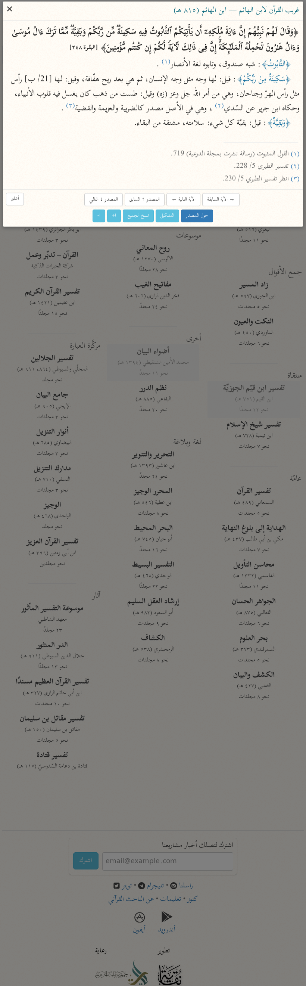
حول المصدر (197, 215)
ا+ (114, 215)
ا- (99, 215)
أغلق (15, 199)
